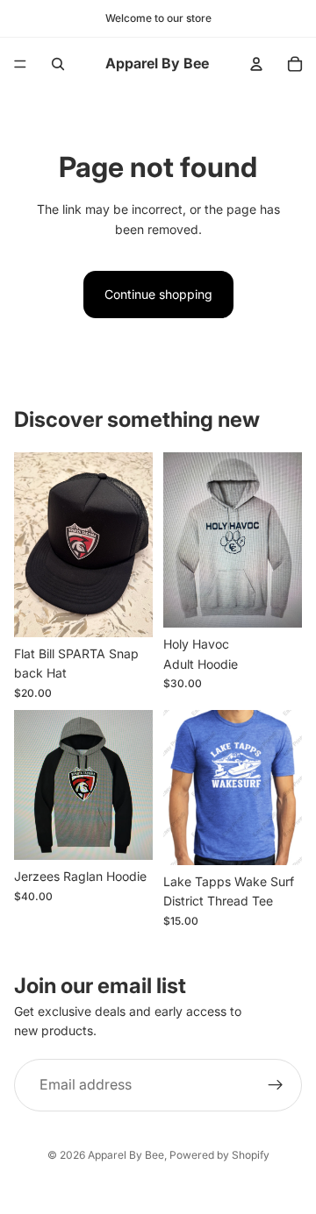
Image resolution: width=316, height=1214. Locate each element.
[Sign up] (275, 1084)
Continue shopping (158, 294)
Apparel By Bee (126, 1154)
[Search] (58, 64)
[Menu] (20, 64)
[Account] (256, 64)
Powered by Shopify (219, 1154)
